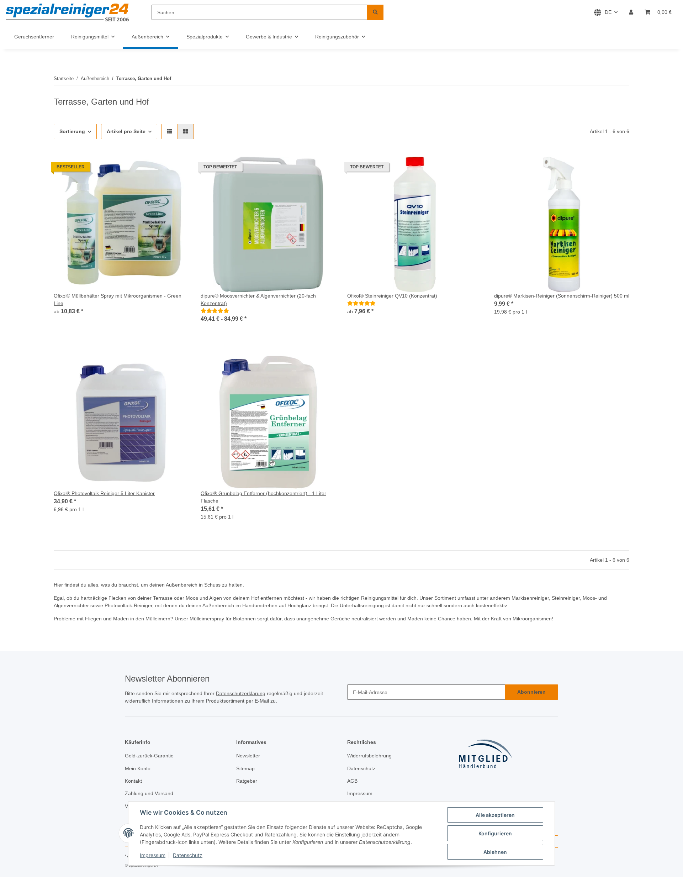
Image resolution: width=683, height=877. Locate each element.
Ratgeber (246, 781)
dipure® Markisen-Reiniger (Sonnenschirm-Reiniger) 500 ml (561, 296)
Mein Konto (137, 768)
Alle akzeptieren (495, 815)
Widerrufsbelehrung (369, 755)
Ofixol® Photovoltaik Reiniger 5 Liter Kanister (104, 493)
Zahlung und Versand (149, 793)
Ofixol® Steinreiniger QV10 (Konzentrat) (392, 296)
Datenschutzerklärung (240, 693)
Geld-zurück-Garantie (149, 755)
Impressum (152, 855)
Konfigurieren (495, 833)
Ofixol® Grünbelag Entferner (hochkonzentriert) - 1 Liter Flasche (263, 497)
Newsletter (248, 755)
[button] (631, 12)
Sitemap (245, 768)
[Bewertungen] (215, 311)
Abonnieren (531, 692)
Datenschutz (187, 855)
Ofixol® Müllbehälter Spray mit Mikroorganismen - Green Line (117, 299)
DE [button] (608, 12)
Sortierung (72, 131)
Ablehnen (495, 852)
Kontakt (133, 781)
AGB (352, 781)
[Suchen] (375, 12)
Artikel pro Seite (126, 131)
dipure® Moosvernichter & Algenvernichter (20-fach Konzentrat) (258, 299)
